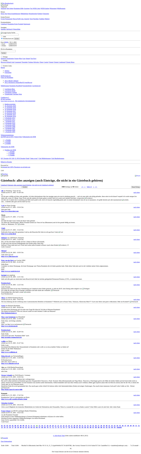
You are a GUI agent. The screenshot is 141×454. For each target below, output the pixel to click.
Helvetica (36, 62)
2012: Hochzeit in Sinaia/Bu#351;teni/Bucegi (18, 82)
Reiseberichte (33, 13)
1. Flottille (8, 140)
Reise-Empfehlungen (14, 13)
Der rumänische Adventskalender (25, 101)
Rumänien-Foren (13, 24)
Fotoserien (46, 13)
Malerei (47, 19)
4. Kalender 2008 (10, 126)
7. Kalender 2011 (10, 121)
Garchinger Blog (10, 89)
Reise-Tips (4, 13)
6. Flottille (8, 143)
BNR (6, 42)
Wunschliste (16, 29)
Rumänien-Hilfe (19, 8)
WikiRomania (61, 8)
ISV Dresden (5, 158)
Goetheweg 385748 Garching (8, 99)
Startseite (3, 8)
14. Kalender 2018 (10, 109)
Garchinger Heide (10, 91)
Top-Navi (33, 58)
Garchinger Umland (11, 92)
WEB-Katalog (45, 8)
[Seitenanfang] (4, 174)
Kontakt (20, 24)
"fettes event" (34, 158)
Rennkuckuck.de (8, 38)
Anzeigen (27, 8)
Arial (12, 62)
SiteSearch (9, 29)
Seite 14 (89, 187)
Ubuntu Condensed (59, 62)
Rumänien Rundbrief (15, 86)
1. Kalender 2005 (10, 132)
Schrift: (5, 60)
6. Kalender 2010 (10, 123)
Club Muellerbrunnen (57, 158)
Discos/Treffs (17, 19)
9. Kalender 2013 (10, 118)
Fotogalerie (8, 72)
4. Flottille (8, 142)
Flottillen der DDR (10, 150)
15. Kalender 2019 (10, 107)
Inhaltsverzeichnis (10, 104)
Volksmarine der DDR (29, 137)
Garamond (18, 62)
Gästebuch (4, 24)
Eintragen (10, 185)
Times (41, 62)
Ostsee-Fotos (18, 137)
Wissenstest (53, 8)
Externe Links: (7, 66)
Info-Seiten (10, 8)
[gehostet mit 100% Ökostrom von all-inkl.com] (15, 167)
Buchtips (36, 19)
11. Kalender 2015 (10, 114)
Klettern (39, 13)
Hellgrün (3, 58)
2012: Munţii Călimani (11, 81)
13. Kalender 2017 (10, 111)
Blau (20, 58)
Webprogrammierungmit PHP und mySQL (7, 136)
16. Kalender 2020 (10, 106)
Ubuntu (51, 62)
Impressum (27, 24)
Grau (23, 58)
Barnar (3, 67)
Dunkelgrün (10, 58)
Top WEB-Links (35, 8)
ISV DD (11, 158)
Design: (5, 57)
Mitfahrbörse (24, 13)
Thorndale (24, 62)
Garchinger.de (36, 86)
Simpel (28, 58)
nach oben (137, 192)
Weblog (7, 71)
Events (3, 19)
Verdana (30, 62)
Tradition (42, 19)
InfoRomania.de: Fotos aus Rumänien (7, 76)
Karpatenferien (27, 86)
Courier (46, 62)
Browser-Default (6, 62)
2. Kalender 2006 (10, 130)
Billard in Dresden (6, 162)
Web (4, 36)
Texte (31, 19)
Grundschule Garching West (13, 94)
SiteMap (3, 29)
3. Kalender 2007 (10, 128)
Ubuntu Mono (70, 62)
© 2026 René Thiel (59, 435)
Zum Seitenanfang (6, 441)
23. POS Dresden (20, 158)
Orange (16, 58)
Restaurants (8, 19)
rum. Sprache (25, 19)
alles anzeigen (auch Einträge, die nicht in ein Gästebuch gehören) (34, 185)
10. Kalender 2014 (10, 116)
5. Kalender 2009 (10, 125)
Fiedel (27, 158)
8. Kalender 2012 (10, 120)
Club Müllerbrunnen (44, 158)
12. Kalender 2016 (10, 113)
